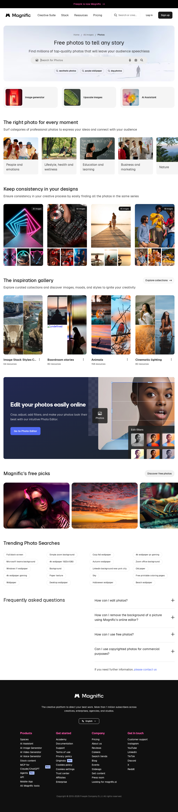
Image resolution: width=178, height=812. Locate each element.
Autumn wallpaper (102, 561)
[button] (89, 721)
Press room (98, 777)
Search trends (99, 756)
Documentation (64, 743)
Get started (63, 733)
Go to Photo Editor (25, 431)
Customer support (138, 739)
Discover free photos (159, 473)
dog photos (116, 70)
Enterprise (61, 781)
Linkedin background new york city (110, 568)
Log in (149, 15)
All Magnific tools (29, 785)
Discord (132, 760)
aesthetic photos (67, 70)
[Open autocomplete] (35, 60)
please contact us (145, 669)
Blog (94, 760)
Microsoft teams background (20, 561)
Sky (94, 575)
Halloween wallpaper (103, 582)
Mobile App (26, 781)
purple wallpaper (93, 70)
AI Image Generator (31, 747)
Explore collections (156, 280)
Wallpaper (11, 582)
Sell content (98, 773)
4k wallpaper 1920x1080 (62, 561)
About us (97, 743)
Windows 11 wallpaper (17, 568)
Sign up (165, 15)
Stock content (28, 760)
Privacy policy (64, 756)
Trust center (62, 773)
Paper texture (56, 575)
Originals (64, 760)
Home (76, 34)
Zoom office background (148, 561)
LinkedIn (132, 752)
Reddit (131, 769)
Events (95, 764)
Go (11, 521)
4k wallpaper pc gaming (147, 554)
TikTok (131, 756)
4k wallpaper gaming (16, 575)
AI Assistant (26, 743)
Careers (96, 752)
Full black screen (14, 554)
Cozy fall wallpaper (102, 554)
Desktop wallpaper (59, 582)
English (89, 721)
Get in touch (136, 733)
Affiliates (61, 777)
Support (60, 747)
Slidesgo (96, 769)
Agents (27, 773)
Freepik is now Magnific (87, 4)
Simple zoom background (62, 554)
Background (55, 568)
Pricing (97, 15)
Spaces (24, 739)
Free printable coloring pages (150, 575)
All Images (88, 34)
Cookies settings (65, 769)
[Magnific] (89, 696)
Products (26, 733)
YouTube (132, 747)
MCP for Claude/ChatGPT (35, 766)
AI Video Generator (30, 752)
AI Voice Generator (30, 756)
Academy (61, 739)
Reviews (96, 747)
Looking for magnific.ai (104, 781)
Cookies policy (64, 764)
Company (98, 733)
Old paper (140, 568)
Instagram (133, 743)
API (22, 777)
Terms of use (63, 752)
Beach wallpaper (144, 582)
